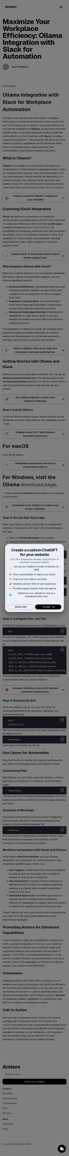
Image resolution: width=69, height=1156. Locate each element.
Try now (46, 607)
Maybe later (21, 607)
